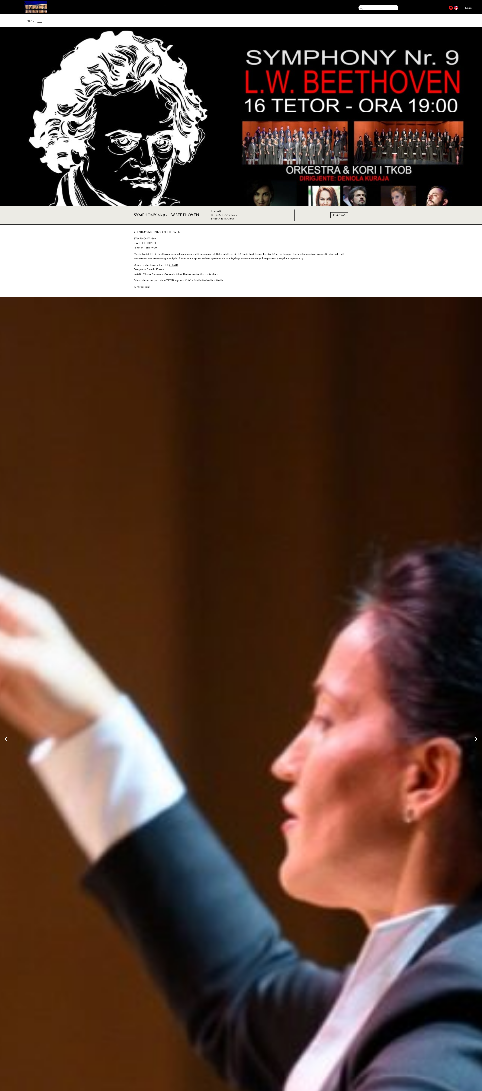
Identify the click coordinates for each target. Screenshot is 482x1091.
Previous (4, 738)
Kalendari (339, 215)
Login (468, 8)
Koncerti (216, 211)
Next (477, 738)
